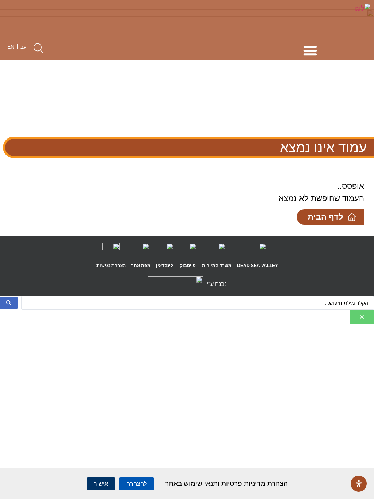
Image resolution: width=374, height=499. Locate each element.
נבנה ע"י (217, 284)
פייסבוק (188, 265)
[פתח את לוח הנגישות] (359, 484)
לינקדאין (164, 265)
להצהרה (136, 483)
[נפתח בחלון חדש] (257, 251)
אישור (101, 483)
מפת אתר (140, 265)
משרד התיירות (217, 265)
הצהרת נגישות (111, 265)
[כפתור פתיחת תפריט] (310, 50)
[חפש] (9, 303)
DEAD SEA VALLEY (257, 265)
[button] (38, 48)
